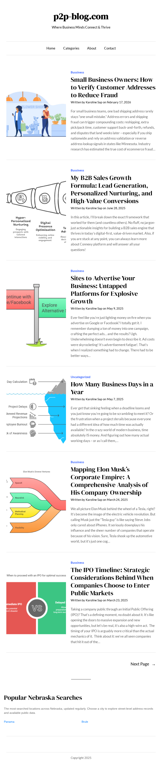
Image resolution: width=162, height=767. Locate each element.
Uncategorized (80, 377)
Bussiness (77, 72)
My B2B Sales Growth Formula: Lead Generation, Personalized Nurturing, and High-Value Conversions (111, 189)
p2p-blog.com (81, 16)
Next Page (143, 663)
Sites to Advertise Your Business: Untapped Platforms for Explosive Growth (104, 289)
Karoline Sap (94, 102)
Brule (85, 721)
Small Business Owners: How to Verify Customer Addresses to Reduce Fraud (113, 87)
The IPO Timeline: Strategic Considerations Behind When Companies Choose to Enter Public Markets (112, 581)
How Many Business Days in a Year (112, 388)
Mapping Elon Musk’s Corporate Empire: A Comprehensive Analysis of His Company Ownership (109, 480)
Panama (9, 721)
